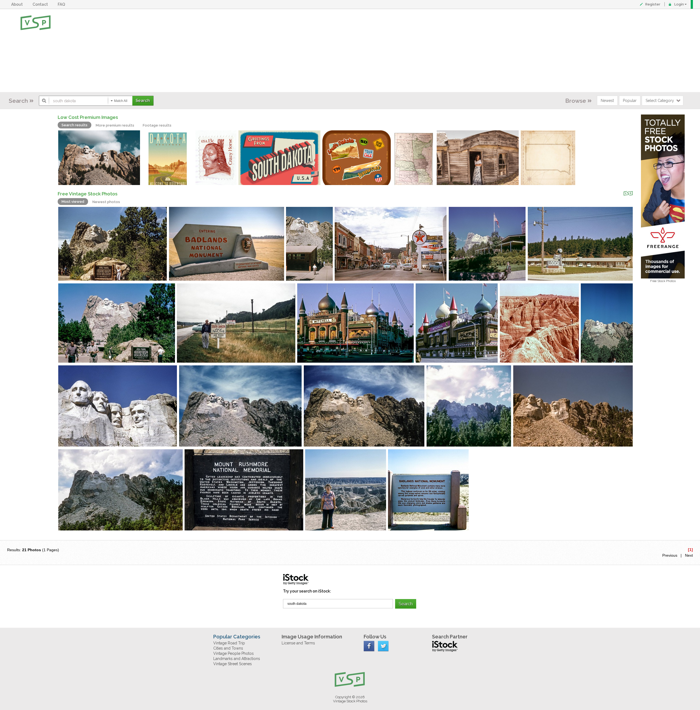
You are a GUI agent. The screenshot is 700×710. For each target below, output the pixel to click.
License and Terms (298, 643)
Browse (575, 100)
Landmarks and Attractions (236, 658)
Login (679, 4)
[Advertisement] (368, 50)
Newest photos (106, 202)
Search (18, 100)
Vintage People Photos (233, 653)
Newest (607, 100)
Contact (41, 4)
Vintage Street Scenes (232, 664)
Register (652, 4)
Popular (630, 100)
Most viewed (73, 201)
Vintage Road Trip (229, 643)
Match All (120, 101)
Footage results (157, 125)
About (17, 4)
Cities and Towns (228, 648)
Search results (75, 125)
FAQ (62, 4)
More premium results (115, 125)
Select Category (660, 100)
